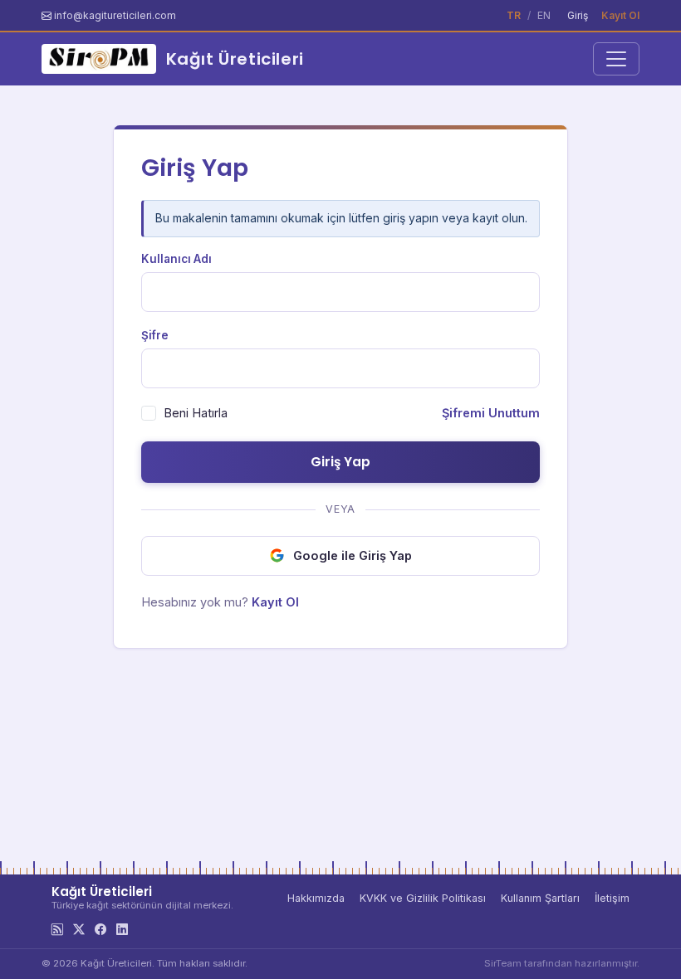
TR (514, 15)
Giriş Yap (340, 461)
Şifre (155, 335)
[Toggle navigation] (616, 58)
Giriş (577, 15)
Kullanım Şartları (540, 898)
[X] (79, 929)
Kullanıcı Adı (176, 258)
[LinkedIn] (122, 929)
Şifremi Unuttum (491, 413)
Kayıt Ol (620, 15)
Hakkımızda (316, 898)
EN (544, 15)
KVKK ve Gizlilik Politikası (423, 898)
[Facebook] (100, 929)
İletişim (612, 898)
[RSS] (57, 929)
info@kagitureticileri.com (115, 15)
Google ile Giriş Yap (352, 555)
